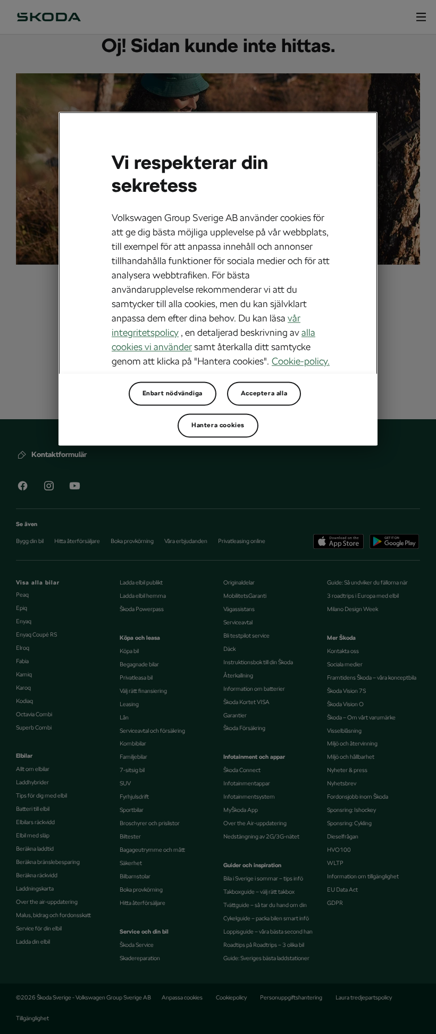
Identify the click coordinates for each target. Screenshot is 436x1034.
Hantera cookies (218, 425)
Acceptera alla (264, 393)
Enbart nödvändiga (172, 393)
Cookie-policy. (301, 361)
